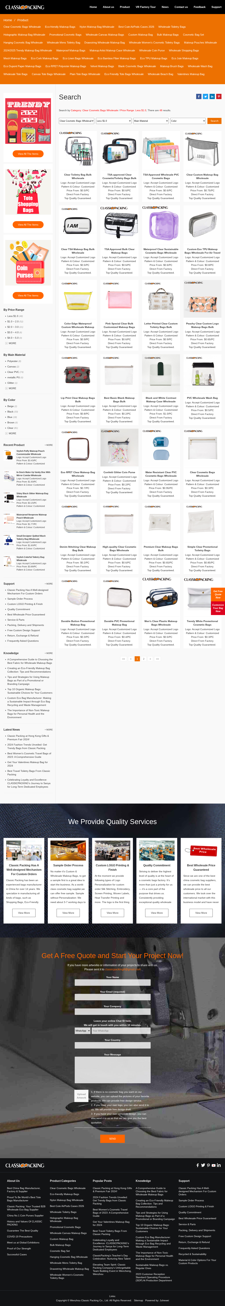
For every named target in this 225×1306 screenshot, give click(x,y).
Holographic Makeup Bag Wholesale (24, 34)
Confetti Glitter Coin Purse (119, 472)
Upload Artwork (81, 1096)
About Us (13, 1180)
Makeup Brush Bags (172, 66)
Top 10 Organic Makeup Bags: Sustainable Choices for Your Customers (152, 1228)
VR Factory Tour (146, 6)
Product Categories (63, 1180)
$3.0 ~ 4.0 (14, 332)
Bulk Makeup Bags (168, 34)
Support (216, 6)
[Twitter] (203, 1165)
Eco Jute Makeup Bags (185, 58)
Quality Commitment (18, 609)
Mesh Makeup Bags (15, 58)
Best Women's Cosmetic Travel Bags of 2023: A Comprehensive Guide (110, 1212)
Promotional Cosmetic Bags (65, 34)
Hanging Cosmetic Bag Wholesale (23, 42)
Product (125, 6)
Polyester (14, 361)
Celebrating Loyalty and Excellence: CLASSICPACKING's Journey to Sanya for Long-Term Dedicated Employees (28, 783)
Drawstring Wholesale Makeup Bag (104, 42)
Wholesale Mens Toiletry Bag (63, 42)
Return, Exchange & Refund (22, 635)
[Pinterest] (208, 1165)
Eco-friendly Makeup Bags (60, 26)
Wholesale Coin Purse (152, 50)
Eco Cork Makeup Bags (45, 58)
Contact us (181, 6)
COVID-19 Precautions (19, 1236)
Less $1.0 (15, 316)
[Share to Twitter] (205, 96)
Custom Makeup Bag (140, 34)
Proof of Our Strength (19, 1248)
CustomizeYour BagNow (218, 608)
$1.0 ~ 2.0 (15, 321)
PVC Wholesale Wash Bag (202, 398)
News (165, 6)
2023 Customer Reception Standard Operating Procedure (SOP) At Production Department (154, 1277)
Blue (12, 417)
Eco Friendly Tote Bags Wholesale (124, 74)
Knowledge (143, 1180)
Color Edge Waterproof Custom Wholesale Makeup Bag (78, 327)
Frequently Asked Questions (23, 640)
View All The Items (28, 153)
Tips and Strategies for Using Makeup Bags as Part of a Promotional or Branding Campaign (28, 680)
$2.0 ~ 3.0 (15, 326)
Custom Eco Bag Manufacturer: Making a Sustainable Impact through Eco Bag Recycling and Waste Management (29, 701)
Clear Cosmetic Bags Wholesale (22, 26)
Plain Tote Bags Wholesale (85, 74)
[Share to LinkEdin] (212, 96)
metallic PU (15, 377)
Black (12, 411)
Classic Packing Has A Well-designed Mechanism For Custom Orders (24, 870)
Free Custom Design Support (23, 630)
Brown (12, 422)
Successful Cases (17, 1254)
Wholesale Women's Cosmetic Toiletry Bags (154, 42)
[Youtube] (213, 1165)
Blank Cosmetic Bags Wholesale (137, 66)
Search (214, 120)
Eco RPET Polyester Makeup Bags (66, 66)
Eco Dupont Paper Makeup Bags (22, 66)
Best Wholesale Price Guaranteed (26, 614)
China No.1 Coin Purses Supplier (25, 1215)
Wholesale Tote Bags (16, 74)
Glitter (12, 382)
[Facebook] (197, 1165)
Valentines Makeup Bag (190, 74)
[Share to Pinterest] (218, 96)
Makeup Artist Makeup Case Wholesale (112, 50)
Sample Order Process (20, 598)
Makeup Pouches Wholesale (200, 42)
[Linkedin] (218, 1165)
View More (24, 912)
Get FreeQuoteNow (218, 594)
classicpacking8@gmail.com (123, 969)
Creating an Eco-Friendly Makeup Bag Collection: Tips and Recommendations (154, 1203)
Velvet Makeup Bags (102, 66)
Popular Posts (102, 1180)
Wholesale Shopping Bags (184, 50)
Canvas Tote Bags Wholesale (49, 74)
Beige (12, 406)
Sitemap (138, 1300)
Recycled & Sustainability (192, 1254)
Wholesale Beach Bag (160, 74)
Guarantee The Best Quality (22, 1230)
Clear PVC (15, 372)
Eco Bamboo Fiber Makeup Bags (117, 58)
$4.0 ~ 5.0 (14, 337)
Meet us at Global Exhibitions (23, 1242)
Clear (12, 428)
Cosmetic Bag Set (193, 34)
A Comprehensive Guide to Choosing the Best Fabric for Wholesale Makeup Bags (152, 1191)
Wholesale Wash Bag (200, 66)
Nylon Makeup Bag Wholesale (97, 26)
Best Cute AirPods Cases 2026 (136, 26)
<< (123, 658)
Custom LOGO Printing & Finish (25, 604)
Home (93, 6)
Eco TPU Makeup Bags (153, 58)
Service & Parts (15, 619)
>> (157, 658)
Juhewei (164, 1300)
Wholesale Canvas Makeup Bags (105, 34)
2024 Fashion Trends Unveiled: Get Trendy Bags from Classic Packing (110, 1200)
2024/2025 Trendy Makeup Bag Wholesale (28, 50)
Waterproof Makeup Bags (70, 50)
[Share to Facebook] (198, 96)
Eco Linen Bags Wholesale (78, 58)
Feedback (199, 6)
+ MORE (49, 445)
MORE (12, 343)
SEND (112, 1138)
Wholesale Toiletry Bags (172, 26)
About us (108, 6)
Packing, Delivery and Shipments (25, 625)
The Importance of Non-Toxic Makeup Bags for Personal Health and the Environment (28, 714)
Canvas (13, 366)
